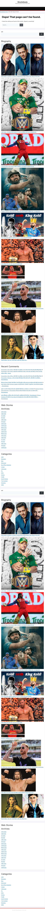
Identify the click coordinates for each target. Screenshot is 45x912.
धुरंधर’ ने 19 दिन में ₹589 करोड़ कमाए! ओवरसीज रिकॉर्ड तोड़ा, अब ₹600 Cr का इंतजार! (17, 388)
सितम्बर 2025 (4, 433)
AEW (2, 457)
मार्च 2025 (3, 445)
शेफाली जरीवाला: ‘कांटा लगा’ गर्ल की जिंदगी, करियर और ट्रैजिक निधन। (14, 360)
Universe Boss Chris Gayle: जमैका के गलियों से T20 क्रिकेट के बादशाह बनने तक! (17, 166)
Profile (2, 477)
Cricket (3, 467)
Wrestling (3, 483)
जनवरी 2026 (3, 425)
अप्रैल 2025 (3, 443)
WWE (2, 485)
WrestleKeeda (22, 2)
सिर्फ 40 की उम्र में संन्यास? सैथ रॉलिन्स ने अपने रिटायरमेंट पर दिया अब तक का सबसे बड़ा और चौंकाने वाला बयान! (21, 382)
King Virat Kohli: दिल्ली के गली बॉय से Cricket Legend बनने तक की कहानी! (16, 237)
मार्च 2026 (3, 421)
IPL (2, 471)
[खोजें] (41, 492)
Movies (3, 475)
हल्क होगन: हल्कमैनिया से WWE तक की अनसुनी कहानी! (11, 279)
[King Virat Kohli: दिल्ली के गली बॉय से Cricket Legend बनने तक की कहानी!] (22, 225)
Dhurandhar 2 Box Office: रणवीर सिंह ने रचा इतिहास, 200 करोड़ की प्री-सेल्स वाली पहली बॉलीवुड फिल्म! (21, 369)
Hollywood (3, 469)
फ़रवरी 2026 (3, 423)
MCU (2, 473)
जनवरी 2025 (3, 447)
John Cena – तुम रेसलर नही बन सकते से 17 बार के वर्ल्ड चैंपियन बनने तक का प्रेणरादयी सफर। (19, 132)
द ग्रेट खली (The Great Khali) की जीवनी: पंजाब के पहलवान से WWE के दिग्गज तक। (17, 333)
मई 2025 (3, 441)
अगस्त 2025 (3, 435)
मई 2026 (3, 417)
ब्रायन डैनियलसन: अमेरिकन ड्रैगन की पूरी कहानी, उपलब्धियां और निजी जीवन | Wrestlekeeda (18, 395)
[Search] (21, 25)
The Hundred (4, 481)
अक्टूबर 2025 (4, 431)
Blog (2, 461)
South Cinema (4, 479)
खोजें (2, 31)
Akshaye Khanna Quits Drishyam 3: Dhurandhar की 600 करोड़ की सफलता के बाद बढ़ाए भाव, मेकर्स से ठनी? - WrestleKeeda (22, 390)
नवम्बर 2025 (3, 429)
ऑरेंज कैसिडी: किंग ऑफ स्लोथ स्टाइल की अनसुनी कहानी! (11, 264)
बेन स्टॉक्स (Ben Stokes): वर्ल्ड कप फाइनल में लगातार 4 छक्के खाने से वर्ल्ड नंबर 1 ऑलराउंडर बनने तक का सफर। (22, 308)
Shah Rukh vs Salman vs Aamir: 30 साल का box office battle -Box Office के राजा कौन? (20, 76)
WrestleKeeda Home (4, 11)
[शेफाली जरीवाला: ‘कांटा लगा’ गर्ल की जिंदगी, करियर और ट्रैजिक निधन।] (22, 347)
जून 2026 (3, 415)
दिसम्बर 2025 (4, 427)
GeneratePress (29, 910)
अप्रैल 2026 (3, 419)
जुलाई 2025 (3, 437)
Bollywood (3, 463)
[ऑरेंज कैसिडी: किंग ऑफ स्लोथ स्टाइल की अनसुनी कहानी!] (22, 251)
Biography (3, 459)
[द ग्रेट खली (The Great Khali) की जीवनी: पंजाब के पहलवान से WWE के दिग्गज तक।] (18, 321)
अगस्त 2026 (3, 411)
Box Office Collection (6, 465)
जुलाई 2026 (3, 413)
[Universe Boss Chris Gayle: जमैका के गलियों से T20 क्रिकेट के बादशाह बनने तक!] (22, 149)
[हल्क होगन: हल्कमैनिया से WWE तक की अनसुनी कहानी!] (13, 272)
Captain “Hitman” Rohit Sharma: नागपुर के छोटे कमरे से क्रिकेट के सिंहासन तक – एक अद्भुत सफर (20, 211)
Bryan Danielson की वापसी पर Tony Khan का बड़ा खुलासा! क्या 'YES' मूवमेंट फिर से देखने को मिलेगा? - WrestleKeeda (21, 397)
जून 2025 (3, 439)
